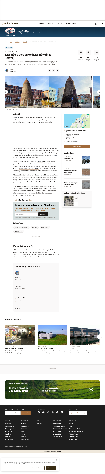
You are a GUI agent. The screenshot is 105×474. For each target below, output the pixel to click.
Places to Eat (9, 431)
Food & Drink (25, 426)
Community (57, 420)
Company (72, 420)
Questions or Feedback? (52, 451)
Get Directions (77, 146)
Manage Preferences (37, 468)
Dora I (72, 348)
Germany (40, 161)
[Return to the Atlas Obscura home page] (11, 23)
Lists (22, 431)
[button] (80, 52)
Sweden (54, 155)
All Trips (39, 423)
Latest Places (9, 426)
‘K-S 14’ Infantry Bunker (46, 348)
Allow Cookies (51, 468)
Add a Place (9, 439)
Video (23, 434)
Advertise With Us (74, 429)
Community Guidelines (60, 429)
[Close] (56, 460)
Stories (23, 423)
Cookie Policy (73, 436)
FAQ (70, 426)
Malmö (17, 117)
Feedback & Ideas (59, 426)
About (71, 423)
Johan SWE (13, 71)
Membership (57, 423)
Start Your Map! (89, 32)
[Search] (102, 23)
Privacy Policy (45, 217)
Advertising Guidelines (76, 431)
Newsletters (25, 439)
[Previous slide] (5, 92)
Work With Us (57, 436)
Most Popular (9, 429)
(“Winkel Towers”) (29, 168)
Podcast (23, 436)
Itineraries (24, 429)
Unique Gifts (57, 434)
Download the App (79, 413)
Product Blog (57, 431)
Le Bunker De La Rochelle (14, 348)
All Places (8, 423)
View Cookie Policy (21, 463)
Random (8, 434)
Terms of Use (52, 217)
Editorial (24, 420)
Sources (17, 308)
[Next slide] (99, 92)
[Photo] (86, 160)
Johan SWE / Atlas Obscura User (14, 109)
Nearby (7, 436)
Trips (39, 420)
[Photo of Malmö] (69, 201)
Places (7, 420)
